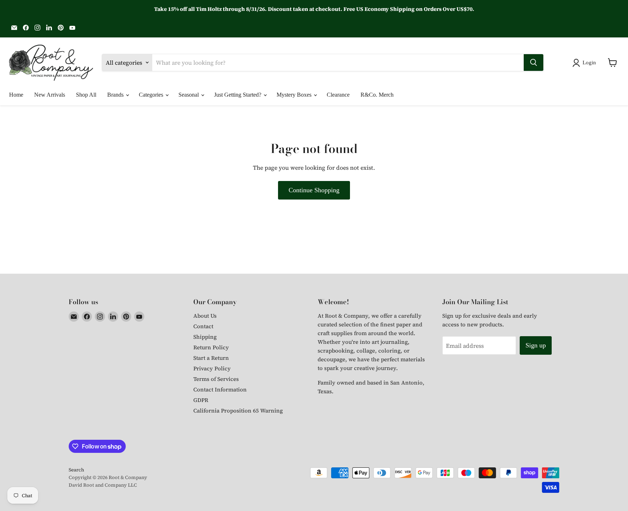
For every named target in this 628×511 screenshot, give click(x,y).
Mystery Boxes (295, 95)
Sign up (536, 345)
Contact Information (220, 389)
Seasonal (189, 95)
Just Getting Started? (238, 95)
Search (76, 470)
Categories (152, 95)
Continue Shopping (314, 190)
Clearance (338, 95)
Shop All (86, 95)
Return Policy (211, 347)
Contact (203, 326)
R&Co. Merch (377, 95)
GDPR (200, 400)
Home (16, 95)
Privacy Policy (212, 368)
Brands (116, 95)
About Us (205, 315)
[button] (585, 63)
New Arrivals (49, 95)
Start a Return (211, 358)
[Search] (533, 62)
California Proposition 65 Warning (238, 410)
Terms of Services (216, 379)
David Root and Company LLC (103, 485)
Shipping (205, 337)
